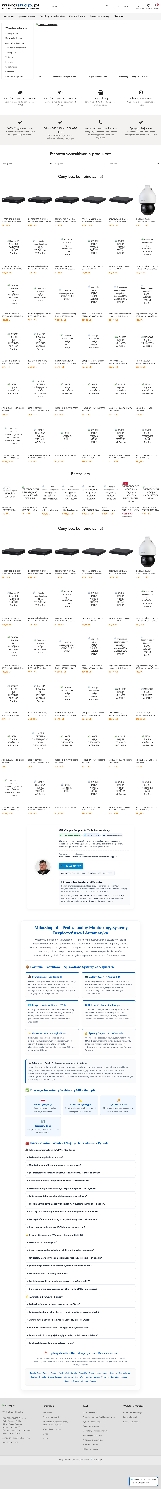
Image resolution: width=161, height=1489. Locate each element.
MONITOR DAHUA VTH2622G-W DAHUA (118, 362)
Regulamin (47, 1412)
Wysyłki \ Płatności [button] (133, 1406)
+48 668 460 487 (10, 1442)
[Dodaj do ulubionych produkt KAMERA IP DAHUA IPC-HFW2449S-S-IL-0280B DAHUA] (22, 329)
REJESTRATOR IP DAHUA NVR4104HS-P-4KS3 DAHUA (39, 220)
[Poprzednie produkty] (7, 489)
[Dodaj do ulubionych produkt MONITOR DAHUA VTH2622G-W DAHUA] (130, 329)
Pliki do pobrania (90, 1448)
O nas (45, 1433)
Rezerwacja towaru (131, 1421)
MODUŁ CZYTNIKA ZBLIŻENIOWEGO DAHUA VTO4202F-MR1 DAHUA (38, 409)
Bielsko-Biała (35, 1373)
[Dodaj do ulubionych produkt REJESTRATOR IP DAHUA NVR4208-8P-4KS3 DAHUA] (103, 187)
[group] (97, 48)
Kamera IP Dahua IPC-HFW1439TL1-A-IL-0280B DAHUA (11, 267)
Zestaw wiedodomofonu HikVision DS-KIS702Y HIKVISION (90, 508)
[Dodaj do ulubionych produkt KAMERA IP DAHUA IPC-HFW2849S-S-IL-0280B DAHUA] (76, 234)
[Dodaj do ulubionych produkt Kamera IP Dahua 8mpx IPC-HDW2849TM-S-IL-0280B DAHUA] (156, 234)
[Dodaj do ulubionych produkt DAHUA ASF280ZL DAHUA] (76, 423)
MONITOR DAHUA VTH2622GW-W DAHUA (145, 362)
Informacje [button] (48, 1406)
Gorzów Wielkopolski (83, 1377)
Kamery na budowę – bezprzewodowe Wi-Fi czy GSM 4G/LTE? (59, 1180)
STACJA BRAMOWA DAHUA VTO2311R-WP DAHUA (39, 456)
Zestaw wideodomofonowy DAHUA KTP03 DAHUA (65, 314)
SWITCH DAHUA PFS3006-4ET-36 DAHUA (92, 456)
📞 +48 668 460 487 (71, 865)
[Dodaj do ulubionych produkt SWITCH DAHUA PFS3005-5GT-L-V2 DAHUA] (130, 234)
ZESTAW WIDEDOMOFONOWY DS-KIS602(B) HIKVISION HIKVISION (70, 508)
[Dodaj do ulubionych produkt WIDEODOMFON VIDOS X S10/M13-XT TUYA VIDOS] (136, 484)
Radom (54, 1373)
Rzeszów (113, 1373)
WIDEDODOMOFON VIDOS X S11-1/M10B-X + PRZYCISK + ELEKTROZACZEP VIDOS (110, 508)
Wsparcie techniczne (52, 1429)
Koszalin (42, 1377)
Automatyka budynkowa (93, 1439)
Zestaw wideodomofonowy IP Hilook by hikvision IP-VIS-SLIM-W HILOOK (30, 508)
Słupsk (51, 1377)
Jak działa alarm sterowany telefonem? (48, 1273)
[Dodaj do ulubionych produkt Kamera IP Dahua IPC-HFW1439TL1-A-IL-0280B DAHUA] (22, 234)
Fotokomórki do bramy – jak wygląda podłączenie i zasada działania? (63, 1335)
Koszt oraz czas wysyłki (133, 1412)
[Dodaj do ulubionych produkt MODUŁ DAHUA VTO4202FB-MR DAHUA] (22, 376)
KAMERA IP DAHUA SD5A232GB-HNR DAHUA (146, 220)
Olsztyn (76, 1381)
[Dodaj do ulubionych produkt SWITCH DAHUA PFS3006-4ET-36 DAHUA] (103, 423)
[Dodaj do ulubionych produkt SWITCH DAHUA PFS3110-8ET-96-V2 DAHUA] (156, 423)
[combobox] (27, 164)
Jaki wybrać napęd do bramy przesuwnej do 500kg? (54, 1304)
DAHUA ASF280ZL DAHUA (66, 455)
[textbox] (7, 163)
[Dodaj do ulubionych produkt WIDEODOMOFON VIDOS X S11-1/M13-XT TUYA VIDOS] (156, 484)
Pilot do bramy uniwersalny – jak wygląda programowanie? (59, 1327)
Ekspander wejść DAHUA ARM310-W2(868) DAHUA (92, 314)
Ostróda (68, 1381)
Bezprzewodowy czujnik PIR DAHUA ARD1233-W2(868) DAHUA (146, 314)
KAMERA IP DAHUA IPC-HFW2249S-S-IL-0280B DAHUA (38, 362)
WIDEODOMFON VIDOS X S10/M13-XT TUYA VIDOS (130, 508)
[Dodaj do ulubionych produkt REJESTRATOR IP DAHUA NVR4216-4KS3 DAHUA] (130, 187)
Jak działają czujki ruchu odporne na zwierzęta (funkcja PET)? (59, 1281)
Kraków (34, 1377)
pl (116, 6)
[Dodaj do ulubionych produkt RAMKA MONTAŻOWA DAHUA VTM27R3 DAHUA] (76, 329)
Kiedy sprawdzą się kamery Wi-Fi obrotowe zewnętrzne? (57, 1227)
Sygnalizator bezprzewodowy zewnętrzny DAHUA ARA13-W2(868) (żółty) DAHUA (120, 314)
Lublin (105, 1373)
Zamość (46, 1373)
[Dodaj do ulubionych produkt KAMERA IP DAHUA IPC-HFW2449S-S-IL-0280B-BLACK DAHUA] (22, 281)
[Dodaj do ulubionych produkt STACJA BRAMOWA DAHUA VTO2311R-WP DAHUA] (49, 423)
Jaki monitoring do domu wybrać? (46, 1157)
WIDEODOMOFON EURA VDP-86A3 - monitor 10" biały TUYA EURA (9, 508)
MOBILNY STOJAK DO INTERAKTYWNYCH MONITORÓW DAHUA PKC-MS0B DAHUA (13, 456)
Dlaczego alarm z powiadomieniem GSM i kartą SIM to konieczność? (63, 1289)
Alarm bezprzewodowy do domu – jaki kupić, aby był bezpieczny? (61, 1250)
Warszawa (68, 1377)
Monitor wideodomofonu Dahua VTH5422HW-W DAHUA (38, 267)
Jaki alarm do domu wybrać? (43, 1242)
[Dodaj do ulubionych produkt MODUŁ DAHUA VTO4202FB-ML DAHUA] (76, 376)
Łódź (67, 1373)
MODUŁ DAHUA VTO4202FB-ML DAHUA (66, 409)
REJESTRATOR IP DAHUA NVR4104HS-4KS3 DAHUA (12, 220)
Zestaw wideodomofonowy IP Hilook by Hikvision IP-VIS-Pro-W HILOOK (50, 508)
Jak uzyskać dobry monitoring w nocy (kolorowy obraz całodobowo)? (63, 1219)
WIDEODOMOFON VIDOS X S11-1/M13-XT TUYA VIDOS (150, 508)
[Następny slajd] (154, 48)
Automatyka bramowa (92, 1435)
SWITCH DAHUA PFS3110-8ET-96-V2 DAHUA (146, 456)
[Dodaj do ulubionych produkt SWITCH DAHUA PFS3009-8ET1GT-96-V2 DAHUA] (130, 423)
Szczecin (59, 1377)
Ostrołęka (105, 1377)
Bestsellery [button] (80, 474)
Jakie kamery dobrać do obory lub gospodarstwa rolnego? (58, 1196)
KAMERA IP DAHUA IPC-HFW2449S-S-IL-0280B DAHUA (11, 362)
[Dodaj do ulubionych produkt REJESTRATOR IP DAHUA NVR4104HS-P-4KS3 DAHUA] (49, 187)
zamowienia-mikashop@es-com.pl (16, 1437)
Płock (61, 1373)
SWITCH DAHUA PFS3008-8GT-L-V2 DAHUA (92, 267)
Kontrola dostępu (90, 1444)
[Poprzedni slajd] (42, 48)
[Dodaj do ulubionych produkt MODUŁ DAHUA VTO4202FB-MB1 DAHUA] (156, 376)
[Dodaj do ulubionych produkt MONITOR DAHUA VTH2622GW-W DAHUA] (156, 329)
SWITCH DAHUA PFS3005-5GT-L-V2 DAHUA (119, 267)
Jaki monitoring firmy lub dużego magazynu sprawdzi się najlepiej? (63, 1188)
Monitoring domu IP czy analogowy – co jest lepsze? (55, 1165)
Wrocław (84, 1381)
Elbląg (91, 1373)
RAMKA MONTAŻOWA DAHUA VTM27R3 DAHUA (65, 362)
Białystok (115, 1377)
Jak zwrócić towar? (91, 1412)
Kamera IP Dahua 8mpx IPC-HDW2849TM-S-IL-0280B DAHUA (147, 267)
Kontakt (46, 1438)
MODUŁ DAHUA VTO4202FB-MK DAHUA (93, 409)
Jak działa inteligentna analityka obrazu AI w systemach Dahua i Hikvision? (67, 1203)
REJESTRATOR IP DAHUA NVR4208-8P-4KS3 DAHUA (93, 220)
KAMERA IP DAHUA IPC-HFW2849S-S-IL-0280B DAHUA (64, 267)
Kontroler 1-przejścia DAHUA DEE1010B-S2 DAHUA (39, 314)
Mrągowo (124, 1377)
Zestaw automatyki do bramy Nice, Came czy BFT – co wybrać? (60, 1319)
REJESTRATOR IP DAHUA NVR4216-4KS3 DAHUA (118, 220)
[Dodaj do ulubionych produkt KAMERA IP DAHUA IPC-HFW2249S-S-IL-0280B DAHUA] (49, 329)
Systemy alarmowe (91, 1426)
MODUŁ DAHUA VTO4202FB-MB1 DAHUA (147, 409)
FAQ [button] (85, 1406)
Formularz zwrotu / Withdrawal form (99, 1417)
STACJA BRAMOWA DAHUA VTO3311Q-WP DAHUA (93, 362)
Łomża (97, 1377)
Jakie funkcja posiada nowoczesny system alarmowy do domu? (60, 1265)
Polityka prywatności (51, 1417)
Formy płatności (130, 1417)
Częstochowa (124, 1373)
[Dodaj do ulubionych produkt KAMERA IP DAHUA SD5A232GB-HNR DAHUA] (156, 187)
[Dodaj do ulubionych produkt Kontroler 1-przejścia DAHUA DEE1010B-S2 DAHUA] (49, 281)
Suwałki (74, 1373)
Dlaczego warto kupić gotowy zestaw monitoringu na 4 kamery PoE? (63, 1211)
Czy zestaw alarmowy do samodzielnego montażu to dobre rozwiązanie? (65, 1257)
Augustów (83, 1373)
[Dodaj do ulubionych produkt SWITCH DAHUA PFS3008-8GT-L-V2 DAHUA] (103, 234)
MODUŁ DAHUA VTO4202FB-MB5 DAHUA (120, 409)
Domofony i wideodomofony (95, 1430)
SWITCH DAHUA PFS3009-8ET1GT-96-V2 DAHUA (119, 456)
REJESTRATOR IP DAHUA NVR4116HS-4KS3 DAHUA (65, 220)
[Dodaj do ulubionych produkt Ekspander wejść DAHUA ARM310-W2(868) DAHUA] (103, 281)
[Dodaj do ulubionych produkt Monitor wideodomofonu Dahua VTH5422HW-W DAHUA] (49, 234)
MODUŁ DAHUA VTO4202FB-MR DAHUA (13, 409)
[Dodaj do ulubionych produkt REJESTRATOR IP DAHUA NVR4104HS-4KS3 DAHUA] (22, 187)
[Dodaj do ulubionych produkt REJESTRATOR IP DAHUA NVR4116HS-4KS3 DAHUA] (76, 187)
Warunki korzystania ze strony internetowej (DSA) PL (55, 1423)
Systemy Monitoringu (92, 1421)
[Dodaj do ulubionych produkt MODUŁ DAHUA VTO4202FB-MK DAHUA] (103, 376)
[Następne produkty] (154, 489)
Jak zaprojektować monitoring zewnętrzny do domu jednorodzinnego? (64, 1172)
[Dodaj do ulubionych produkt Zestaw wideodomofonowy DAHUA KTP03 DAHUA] (76, 281)
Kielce (98, 1373)
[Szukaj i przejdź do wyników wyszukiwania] (107, 7)
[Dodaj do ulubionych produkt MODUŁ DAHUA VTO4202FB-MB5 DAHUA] (130, 376)
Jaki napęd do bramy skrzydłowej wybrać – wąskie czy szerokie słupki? (64, 1312)
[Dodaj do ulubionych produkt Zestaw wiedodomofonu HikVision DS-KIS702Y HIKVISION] (96, 484)
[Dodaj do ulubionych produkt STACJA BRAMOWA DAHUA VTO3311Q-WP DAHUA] (103, 329)
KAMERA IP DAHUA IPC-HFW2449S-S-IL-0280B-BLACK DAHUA (13, 314)
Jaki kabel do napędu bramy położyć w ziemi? (51, 1343)
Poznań (93, 1381)
